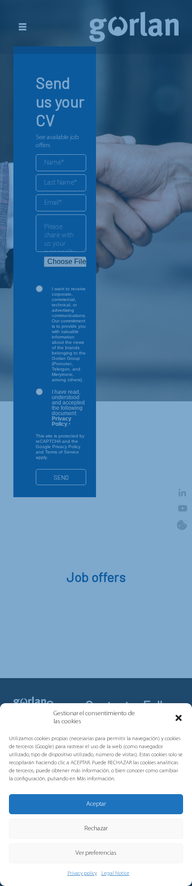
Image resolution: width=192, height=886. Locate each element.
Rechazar (96, 828)
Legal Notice (115, 873)
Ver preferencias (96, 853)
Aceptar (96, 804)
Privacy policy (82, 873)
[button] (178, 717)
